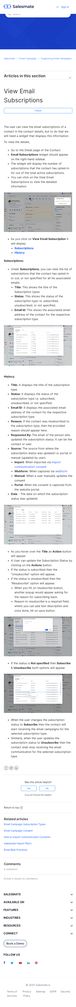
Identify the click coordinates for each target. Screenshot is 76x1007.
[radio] (29, 788)
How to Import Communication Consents (27, 836)
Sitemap (40, 991)
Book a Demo (15, 943)
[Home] (19, 7)
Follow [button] (38, 110)
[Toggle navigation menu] (57, 7)
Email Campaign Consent (18, 830)
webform (61, 471)
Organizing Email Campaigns (56, 58)
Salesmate (9, 58)
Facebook (6, 768)
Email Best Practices (15, 849)
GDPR (53, 991)
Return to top (11, 807)
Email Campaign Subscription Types (24, 824)
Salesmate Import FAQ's (17, 843)
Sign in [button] (65, 6)
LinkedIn (16, 768)
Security (65, 991)
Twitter (11, 768)
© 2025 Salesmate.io (38, 984)
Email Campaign (28, 58)
